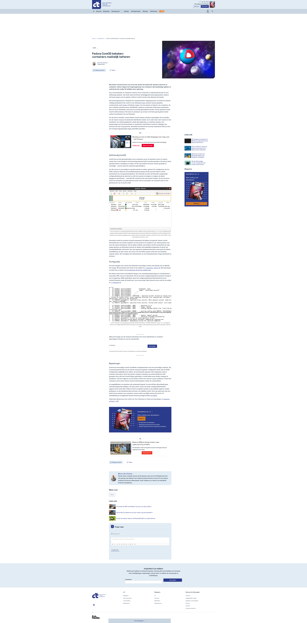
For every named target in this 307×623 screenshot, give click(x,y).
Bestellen (196, 6)
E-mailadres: (112, 345)
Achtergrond (100, 38)
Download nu (147, 453)
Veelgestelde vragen (191, 598)
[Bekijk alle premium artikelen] (161, 11)
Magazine (125, 595)
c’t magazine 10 (116, 282)
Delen (113, 70)
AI (154, 595)
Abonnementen (127, 598)
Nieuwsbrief (126, 603)
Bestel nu (141, 418)
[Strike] (119, 544)
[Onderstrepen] (117, 544)
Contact (188, 595)
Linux (94, 47)
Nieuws (126, 11)
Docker (125, 105)
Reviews (145, 11)
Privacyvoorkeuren (191, 608)
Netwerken (157, 600)
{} (132, 544)
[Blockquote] (126, 544)
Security (156, 598)
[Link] (130, 544)
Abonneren (205, 6)
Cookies (188, 605)
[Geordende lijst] (121, 544)
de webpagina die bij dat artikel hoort (138, 270)
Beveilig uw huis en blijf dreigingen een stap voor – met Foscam (150, 138)
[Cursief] (115, 544)
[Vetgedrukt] (113, 544)
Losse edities (126, 600)
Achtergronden (135, 11)
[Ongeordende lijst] (124, 544)
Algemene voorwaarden (192, 600)
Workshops (153, 11)
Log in (92, 67)
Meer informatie (148, 145)
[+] (135, 544)
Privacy (188, 603)
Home (93, 38)
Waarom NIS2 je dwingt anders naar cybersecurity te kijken (145, 443)
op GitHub (153, 395)
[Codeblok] (128, 544)
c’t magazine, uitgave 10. (152, 268)
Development (157, 603)
